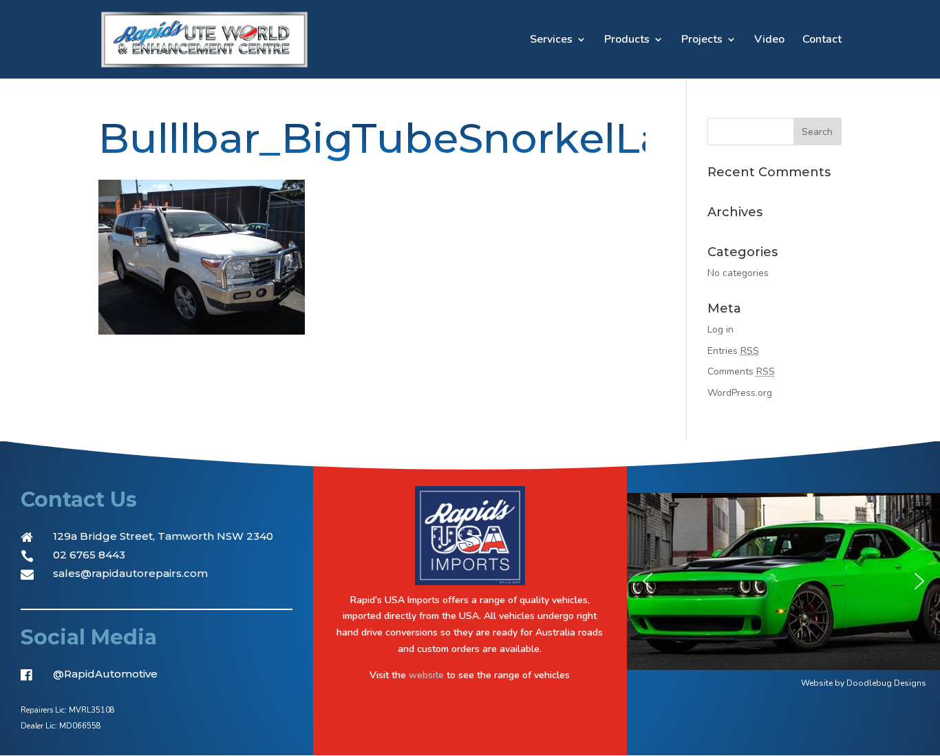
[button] (648, 581)
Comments (741, 371)
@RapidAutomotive (105, 673)
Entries (733, 350)
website (426, 675)
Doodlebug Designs (886, 683)
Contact (822, 40)
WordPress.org (739, 392)
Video (769, 40)
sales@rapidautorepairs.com (130, 573)
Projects (702, 40)
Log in (720, 329)
